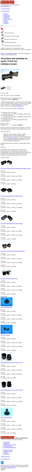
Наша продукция (8, 450)
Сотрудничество (8, 19)
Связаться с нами (8, 451)
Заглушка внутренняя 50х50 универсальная (12, 196)
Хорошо (3, 469)
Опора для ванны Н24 (6, 307)
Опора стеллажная (5, 335)
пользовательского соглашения (8, 466)
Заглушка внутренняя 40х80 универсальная (12, 223)
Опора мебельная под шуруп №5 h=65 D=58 (12, 362)
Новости (6, 452)
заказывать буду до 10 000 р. (9, 112)
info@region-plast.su (5, 6)
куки (14, 467)
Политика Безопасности (10, 447)
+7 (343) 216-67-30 (5, 8)
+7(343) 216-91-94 (5, 11)
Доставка (6, 21)
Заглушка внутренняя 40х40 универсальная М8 (13, 251)
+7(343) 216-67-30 (5, 456)
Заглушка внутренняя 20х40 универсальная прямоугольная (16, 168)
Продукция (6, 15)
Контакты (6, 23)
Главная (6, 13)
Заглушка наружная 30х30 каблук (9, 278)
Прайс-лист (6, 17)
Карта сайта (7, 454)
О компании (7, 16)
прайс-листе (21, 108)
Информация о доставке (10, 444)
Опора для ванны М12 (6, 417)
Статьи (5, 20)
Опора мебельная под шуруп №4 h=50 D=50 (12, 390)
